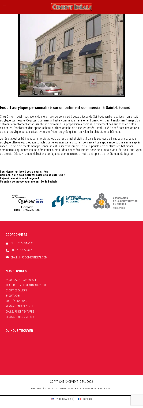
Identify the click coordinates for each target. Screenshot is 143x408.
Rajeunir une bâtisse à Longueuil (19, 178)
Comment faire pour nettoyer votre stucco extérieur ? (32, 175)
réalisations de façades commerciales (55, 153)
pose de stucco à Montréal (106, 150)
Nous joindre (59, 388)
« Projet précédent (10, 99)
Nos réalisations (16, 301)
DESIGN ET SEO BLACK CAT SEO (97, 388)
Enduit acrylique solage (21, 279)
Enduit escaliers (16, 290)
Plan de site (74, 388)
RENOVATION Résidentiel (20, 306)
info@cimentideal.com (33, 257)
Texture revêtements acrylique (26, 285)
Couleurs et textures (20, 311)
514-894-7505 (25, 243)
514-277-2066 (24, 250)
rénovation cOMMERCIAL (20, 317)
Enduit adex (13, 295)
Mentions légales (40, 388)
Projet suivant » (134, 99)
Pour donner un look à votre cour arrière (24, 171)
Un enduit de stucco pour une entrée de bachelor (29, 181)
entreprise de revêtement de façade (111, 153)
